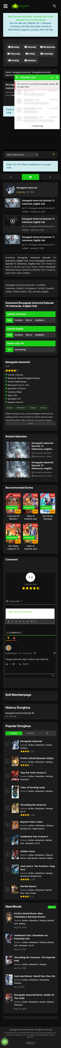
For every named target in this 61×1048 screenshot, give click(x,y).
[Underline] (16, 621)
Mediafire (39, 320)
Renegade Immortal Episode (19, 715)
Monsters (24, 779)
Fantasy (43, 408)
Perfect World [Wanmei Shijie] (36, 758)
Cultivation (40, 825)
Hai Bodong (20, 349)
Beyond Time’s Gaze (31, 821)
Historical (24, 876)
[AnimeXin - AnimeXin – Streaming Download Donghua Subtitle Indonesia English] (20, 8)
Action (10, 408)
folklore (50, 858)
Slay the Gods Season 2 (33, 772)
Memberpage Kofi (30, 33)
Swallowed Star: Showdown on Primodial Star (31, 937)
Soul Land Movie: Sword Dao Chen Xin (34, 976)
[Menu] (17, 77)
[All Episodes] (30, 177)
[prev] (11, 177)
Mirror (29, 320)
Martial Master (28, 886)
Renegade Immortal (27, 187)
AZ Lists (30, 1043)
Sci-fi (22, 811)
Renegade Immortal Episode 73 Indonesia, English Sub (42, 447)
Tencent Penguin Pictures (28, 378)
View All (52, 907)
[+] (34, 621)
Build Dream (20, 381)
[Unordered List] (27, 621)
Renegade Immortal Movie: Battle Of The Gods (34, 996)
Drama (33, 408)
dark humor (32, 858)
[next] (50, 177)
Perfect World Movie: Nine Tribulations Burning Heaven (30, 915)
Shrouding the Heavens (33, 804)
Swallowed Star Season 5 (34, 836)
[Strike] (20, 621)
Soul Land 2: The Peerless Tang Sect (37, 868)
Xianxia (22, 923)
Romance (29, 843)
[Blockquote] (31, 621)
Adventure (21, 408)
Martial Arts (25, 828)
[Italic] (12, 621)
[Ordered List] (23, 621)
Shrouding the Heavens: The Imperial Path (34, 959)
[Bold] (8, 621)
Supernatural (38, 828)
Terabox (19, 320)
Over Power (30, 893)
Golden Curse (27, 851)
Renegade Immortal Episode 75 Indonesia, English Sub (42, 467)
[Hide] (57, 77)
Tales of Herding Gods (32, 787)
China (18, 392)
